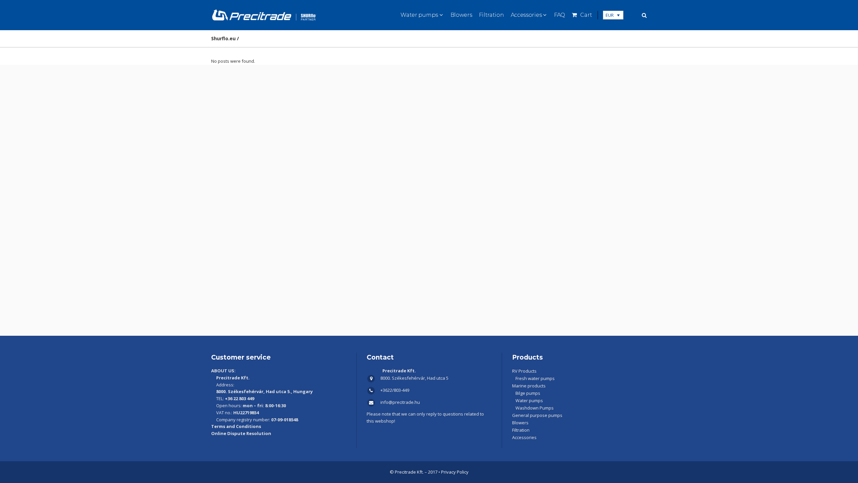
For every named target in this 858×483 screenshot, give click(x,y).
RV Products (524, 371)
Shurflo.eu (223, 38)
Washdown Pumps (534, 408)
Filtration (521, 430)
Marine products (529, 386)
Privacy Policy (455, 472)
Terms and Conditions (236, 426)
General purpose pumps (537, 415)
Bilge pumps (527, 393)
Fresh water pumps (535, 378)
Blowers (520, 423)
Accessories (524, 437)
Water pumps (529, 400)
